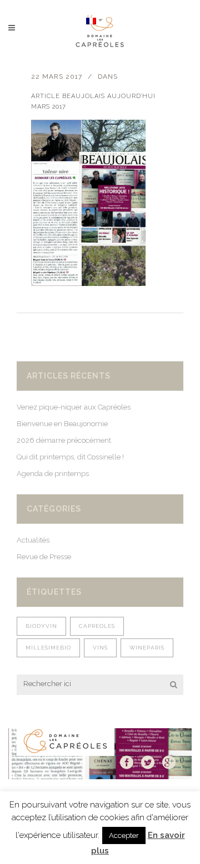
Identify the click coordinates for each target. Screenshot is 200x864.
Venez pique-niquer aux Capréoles (74, 407)
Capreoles (97, 626)
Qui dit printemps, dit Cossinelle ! (70, 457)
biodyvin (41, 626)
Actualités (33, 540)
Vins (100, 648)
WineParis (146, 648)
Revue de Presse (44, 557)
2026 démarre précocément (64, 440)
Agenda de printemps (53, 473)
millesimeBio (48, 648)
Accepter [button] (124, 835)
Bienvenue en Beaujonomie (62, 424)
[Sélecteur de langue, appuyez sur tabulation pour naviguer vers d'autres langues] (94, 20)
